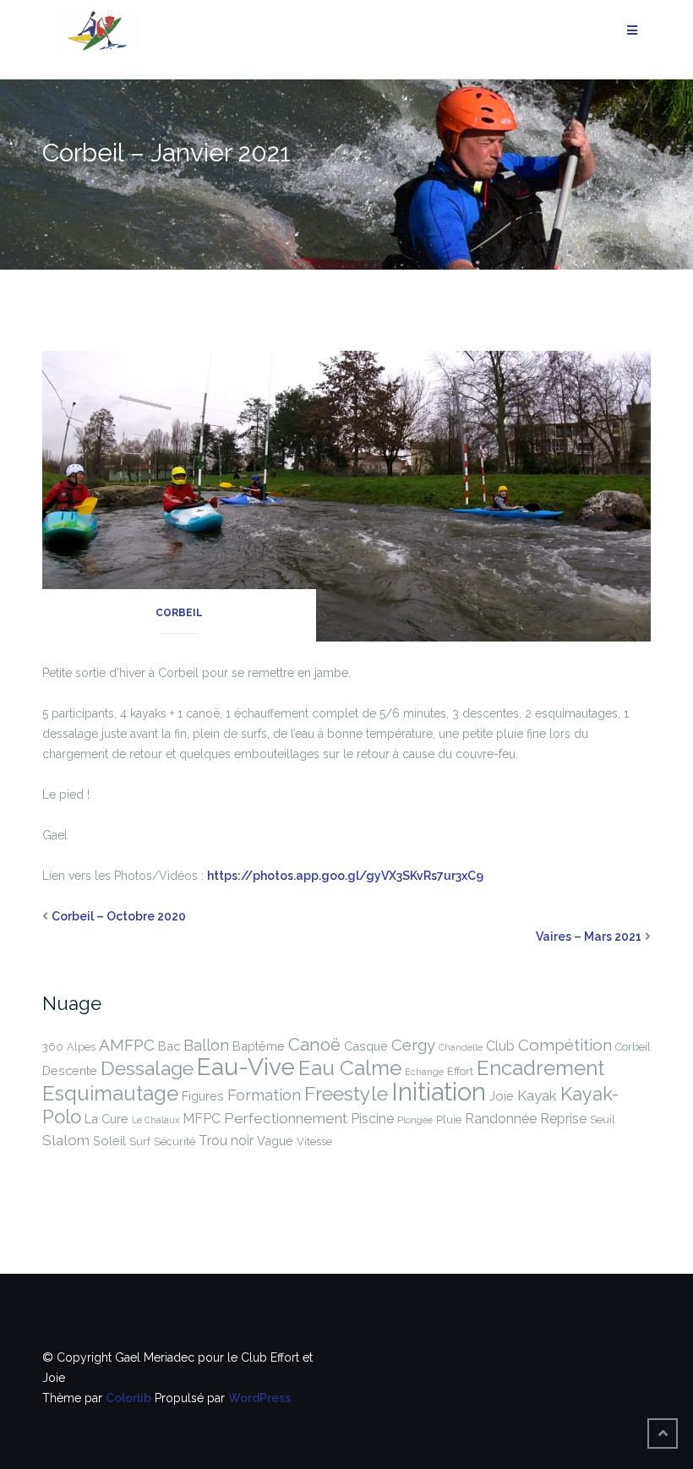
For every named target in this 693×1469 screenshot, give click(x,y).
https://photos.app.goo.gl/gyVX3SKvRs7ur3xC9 (345, 875)
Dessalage (147, 1068)
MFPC (202, 1119)
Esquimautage (110, 1093)
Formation (264, 1095)
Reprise (563, 1119)
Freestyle (346, 1093)
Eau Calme (349, 1068)
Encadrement (540, 1068)
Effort (460, 1071)
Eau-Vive (246, 1067)
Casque (366, 1046)
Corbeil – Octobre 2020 (119, 916)
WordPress (259, 1398)
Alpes (81, 1046)
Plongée (415, 1120)
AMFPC (127, 1044)
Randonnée (501, 1119)
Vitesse (314, 1141)
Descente (69, 1070)
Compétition (565, 1044)
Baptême (258, 1046)
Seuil (602, 1119)
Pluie (448, 1119)
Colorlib (128, 1398)
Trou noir (226, 1141)
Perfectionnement (285, 1118)
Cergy (413, 1044)
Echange (424, 1072)
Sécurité (174, 1141)
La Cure (106, 1118)
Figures (203, 1096)
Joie (501, 1096)
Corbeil (179, 613)
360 (52, 1046)
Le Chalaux (155, 1120)
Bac (169, 1046)
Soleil (109, 1140)
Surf (139, 1141)
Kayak (537, 1095)
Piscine (372, 1119)
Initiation (438, 1091)
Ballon (206, 1045)
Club (500, 1046)
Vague (275, 1140)
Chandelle (461, 1047)
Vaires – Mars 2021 (588, 936)
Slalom (66, 1140)
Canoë (314, 1045)
